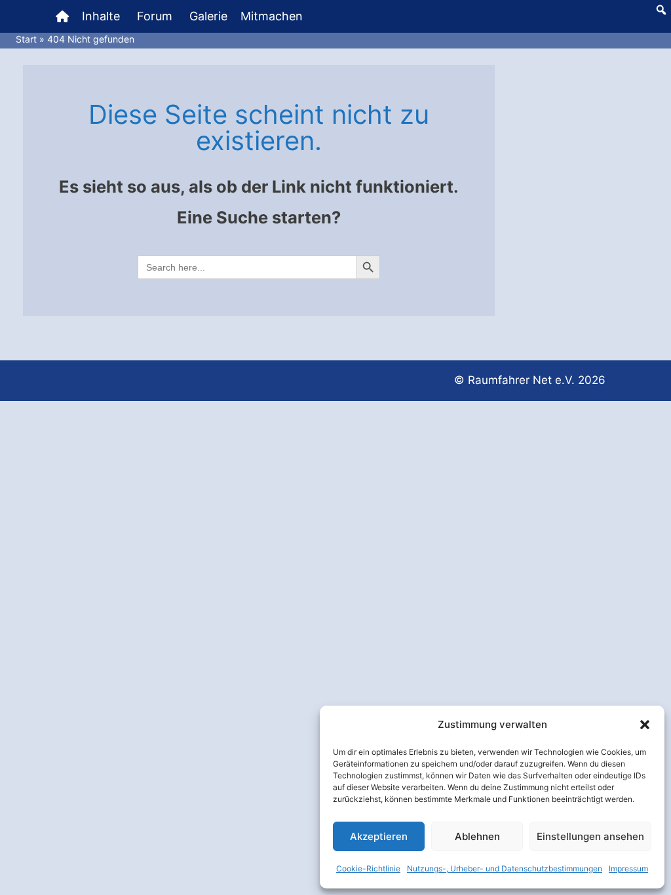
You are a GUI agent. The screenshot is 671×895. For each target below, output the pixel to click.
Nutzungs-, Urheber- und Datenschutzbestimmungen (504, 868)
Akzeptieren (379, 836)
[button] (644, 724)
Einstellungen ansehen (590, 836)
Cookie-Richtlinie (368, 868)
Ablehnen (477, 836)
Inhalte (101, 16)
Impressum (628, 868)
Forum (154, 16)
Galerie (208, 16)
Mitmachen (271, 16)
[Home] (62, 16)
